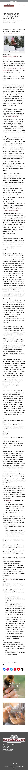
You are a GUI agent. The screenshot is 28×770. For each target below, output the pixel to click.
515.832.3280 (9, 750)
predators (10, 209)
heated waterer (14, 68)
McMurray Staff (8, 21)
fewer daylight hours (13, 116)
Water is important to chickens (10, 56)
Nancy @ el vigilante (8, 579)
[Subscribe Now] (14, 714)
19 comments (12, 22)
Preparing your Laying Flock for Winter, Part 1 (14, 33)
